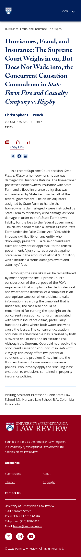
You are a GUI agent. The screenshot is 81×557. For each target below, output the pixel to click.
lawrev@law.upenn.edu (27, 526)
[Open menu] (68, 11)
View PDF (7, 142)
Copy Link (17, 147)
